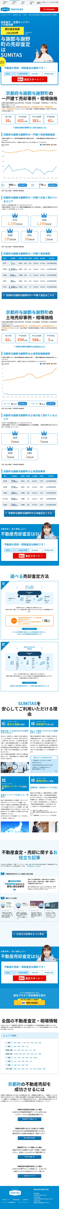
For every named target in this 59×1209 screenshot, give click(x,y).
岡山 (15, 1061)
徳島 (23, 1065)
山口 (31, 1061)
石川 (31, 1050)
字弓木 (15, 220)
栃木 (36, 1043)
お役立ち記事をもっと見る (30, 934)
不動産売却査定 (50, 9)
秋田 (28, 1054)
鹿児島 (39, 1069)
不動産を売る (14, 2)
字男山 (29, 235)
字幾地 (29, 453)
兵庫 (19, 1058)
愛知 (15, 1046)
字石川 (49, 235)
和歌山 (35, 1058)
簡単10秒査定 (30, 1002)
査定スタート (32, 556)
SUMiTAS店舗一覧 (29, 1157)
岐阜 (23, 1046)
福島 (40, 1054)
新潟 (23, 1050)
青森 (20, 1054)
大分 (31, 1069)
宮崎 (34, 1069)
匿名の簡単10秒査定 (29, 1138)
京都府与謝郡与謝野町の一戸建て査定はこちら (30, 127)
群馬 (40, 1043)
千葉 (24, 1043)
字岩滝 (44, 220)
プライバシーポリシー (23, 1202)
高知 (27, 1065)
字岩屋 (10, 235)
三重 (27, 1046)
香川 (19, 1065)
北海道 (16, 1054)
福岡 (15, 1069)
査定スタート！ (32, 79)
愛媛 (15, 1065)
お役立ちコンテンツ (29, 1176)
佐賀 (19, 1069)
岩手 (24, 1054)
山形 (36, 1054)
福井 (34, 1050)
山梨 (15, 1050)
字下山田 (44, 437)
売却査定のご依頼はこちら (29, 1119)
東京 (15, 1043)
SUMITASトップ (6, 1199)
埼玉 (28, 1043)
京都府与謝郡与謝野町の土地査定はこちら (30, 346)
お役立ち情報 (32, 2)
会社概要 (25, 1199)
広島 (19, 1061)
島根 (23, 1061)
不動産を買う (5, 2)
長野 (19, 1050)
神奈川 (20, 1043)
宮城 (32, 1054)
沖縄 (44, 1069)
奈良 (31, 1058)
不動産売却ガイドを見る (33, 866)
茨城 (32, 1043)
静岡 (19, 1046)
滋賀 (27, 1058)
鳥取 (27, 1061)
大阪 (15, 1058)
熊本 (27, 1069)
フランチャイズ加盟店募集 (7, 1202)
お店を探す (23, 2)
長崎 (23, 1069)
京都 (23, 1058)
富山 (27, 1050)
